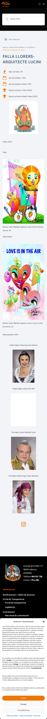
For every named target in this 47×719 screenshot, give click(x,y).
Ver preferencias (23, 710)
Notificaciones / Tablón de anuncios (19, 595)
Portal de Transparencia (13, 599)
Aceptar (23, 698)
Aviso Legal (36, 715)
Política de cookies (12, 715)
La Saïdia (30, 47)
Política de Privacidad (25, 715)
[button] (44, 621)
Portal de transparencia (15, 603)
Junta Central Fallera (16, 47)
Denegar (23, 704)
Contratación (9, 612)
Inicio (5, 47)
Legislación (10, 607)
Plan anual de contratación (17, 615)
